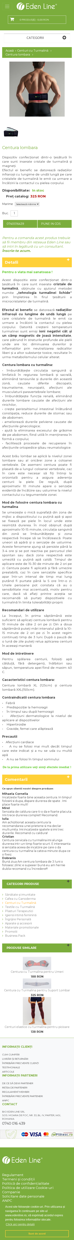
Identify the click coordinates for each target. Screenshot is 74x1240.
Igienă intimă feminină (20, 915)
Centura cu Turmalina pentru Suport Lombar (37, 990)
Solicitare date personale (23, 1196)
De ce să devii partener (17, 1083)
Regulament (12, 1175)
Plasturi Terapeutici (19, 911)
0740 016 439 (13, 1123)
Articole (8, 1071)
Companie (11, 1192)
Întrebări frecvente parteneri (22, 1096)
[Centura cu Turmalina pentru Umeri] (37, 958)
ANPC (5, 1100)
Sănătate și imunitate (20, 894)
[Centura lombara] (37, 63)
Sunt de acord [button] (37, 1233)
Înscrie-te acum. (16, 251)
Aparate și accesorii (18, 923)
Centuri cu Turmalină (32, 50)
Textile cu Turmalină (20, 907)
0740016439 (15, 223)
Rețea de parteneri (14, 1087)
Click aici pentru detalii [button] (20, 1224)
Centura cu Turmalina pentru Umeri (37, 971)
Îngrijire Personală (18, 919)
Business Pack (15, 935)
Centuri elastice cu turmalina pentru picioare (37, 1027)
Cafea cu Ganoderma (20, 898)
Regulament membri (15, 1091)
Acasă (10, 50)
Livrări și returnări (15, 1058)
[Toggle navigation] (7, 6)
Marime (7, 204)
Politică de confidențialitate (25, 1183)
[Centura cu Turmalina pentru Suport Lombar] (37, 980)
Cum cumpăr (11, 1054)
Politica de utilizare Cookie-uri (28, 1188)
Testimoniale (11, 1067)
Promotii (11, 931)
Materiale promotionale (22, 927)
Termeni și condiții (18, 1179)
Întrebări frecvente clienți (20, 1063)
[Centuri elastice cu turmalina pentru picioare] (37, 998)
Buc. (5, 213)
